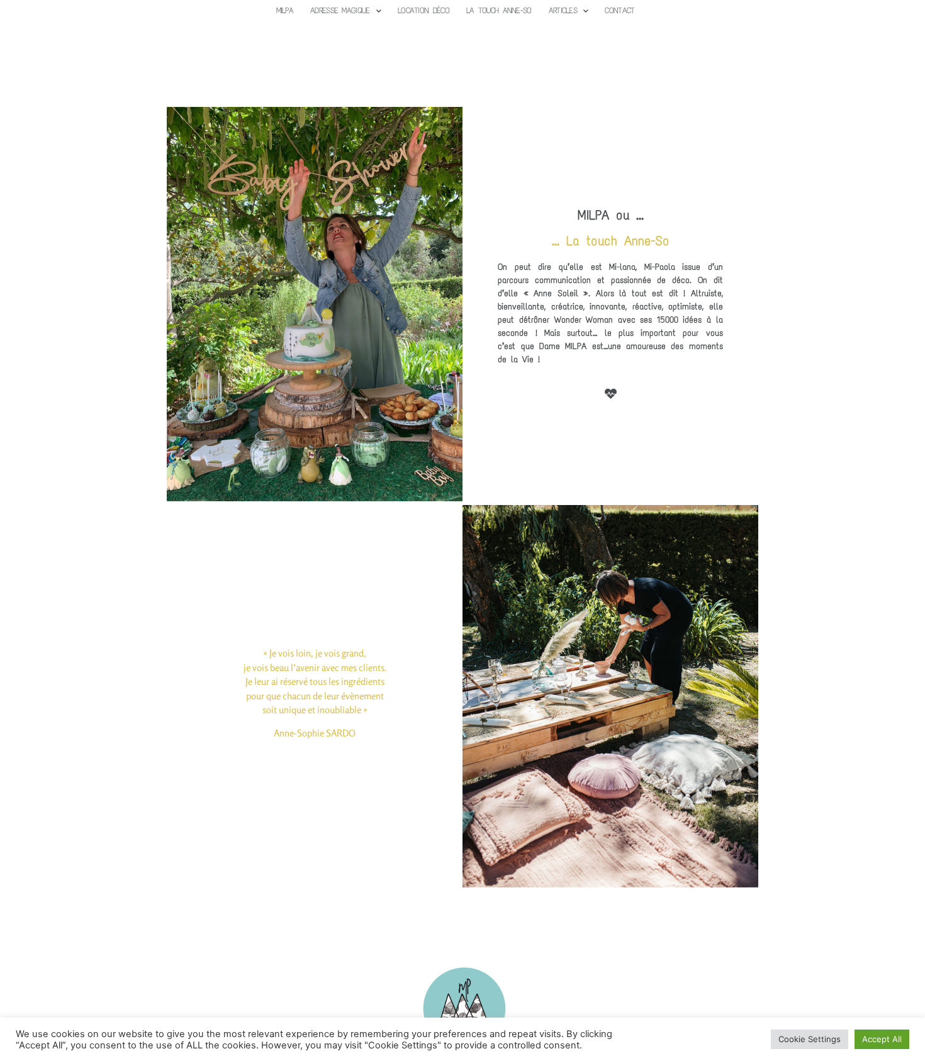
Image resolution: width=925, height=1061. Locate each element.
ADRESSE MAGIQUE (340, 10)
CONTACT (619, 10)
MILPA (285, 10)
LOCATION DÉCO (423, 10)
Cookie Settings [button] (809, 1039)
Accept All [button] (882, 1039)
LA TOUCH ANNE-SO (499, 10)
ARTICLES (563, 10)
